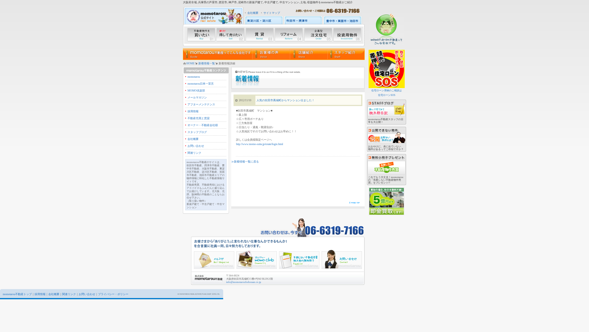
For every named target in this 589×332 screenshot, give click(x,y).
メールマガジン (197, 97)
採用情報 (193, 111)
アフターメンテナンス (201, 104)
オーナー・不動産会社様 (203, 125)
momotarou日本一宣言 (201, 83)
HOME (190, 63)
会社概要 (252, 13)
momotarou (194, 76)
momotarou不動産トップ (17, 294)
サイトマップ (271, 13)
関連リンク (194, 152)
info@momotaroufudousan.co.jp (243, 282)
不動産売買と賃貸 (199, 118)
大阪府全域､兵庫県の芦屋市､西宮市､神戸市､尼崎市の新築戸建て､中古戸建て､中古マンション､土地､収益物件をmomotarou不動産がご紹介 (268, 2)
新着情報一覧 (206, 63)
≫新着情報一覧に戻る (245, 161)
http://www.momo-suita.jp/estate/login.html (259, 144)
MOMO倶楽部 (196, 90)
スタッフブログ (197, 132)
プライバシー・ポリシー (113, 294)
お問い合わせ (196, 146)
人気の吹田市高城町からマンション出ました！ (286, 100)
